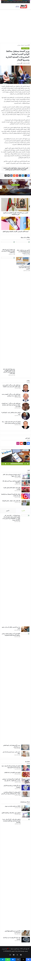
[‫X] (26, 175)
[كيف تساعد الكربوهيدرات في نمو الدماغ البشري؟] (26, 939)
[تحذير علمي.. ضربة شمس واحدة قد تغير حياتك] (25, 754)
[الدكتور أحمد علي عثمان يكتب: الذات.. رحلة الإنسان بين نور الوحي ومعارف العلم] (26, 425)
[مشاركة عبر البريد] (8, 175)
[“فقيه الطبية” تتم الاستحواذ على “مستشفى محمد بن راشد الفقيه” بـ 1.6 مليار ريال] (26, 781)
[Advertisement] (15, 26)
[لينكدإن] (23, 175)
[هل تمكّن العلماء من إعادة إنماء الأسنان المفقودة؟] (26, 787)
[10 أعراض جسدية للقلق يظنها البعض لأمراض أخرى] (26, 933)
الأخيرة (23, 510)
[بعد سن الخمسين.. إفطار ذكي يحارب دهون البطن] (25, 629)
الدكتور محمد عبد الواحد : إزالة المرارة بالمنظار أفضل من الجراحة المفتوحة (23, 251)
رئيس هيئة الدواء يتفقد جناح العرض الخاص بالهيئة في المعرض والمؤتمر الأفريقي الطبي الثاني (9, 371)
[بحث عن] (29, 7)
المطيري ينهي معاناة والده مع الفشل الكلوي (11, 812)
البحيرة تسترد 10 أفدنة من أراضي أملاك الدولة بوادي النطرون (24, 267)
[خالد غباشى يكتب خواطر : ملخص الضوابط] (26, 503)
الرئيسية (27, 45)
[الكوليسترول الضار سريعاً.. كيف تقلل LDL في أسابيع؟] (26, 483)
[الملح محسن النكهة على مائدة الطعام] (26, 774)
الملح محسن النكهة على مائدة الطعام (12, 772)
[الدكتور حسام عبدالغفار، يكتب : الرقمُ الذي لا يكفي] (26, 416)
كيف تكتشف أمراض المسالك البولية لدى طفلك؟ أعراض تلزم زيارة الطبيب (8, 251)
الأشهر (7, 510)
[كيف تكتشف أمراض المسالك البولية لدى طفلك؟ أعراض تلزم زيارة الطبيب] (8, 244)
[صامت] (5, 463)
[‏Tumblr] (20, 175)
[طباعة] (6, 175)
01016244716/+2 (7, 951)
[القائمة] (2, 7)
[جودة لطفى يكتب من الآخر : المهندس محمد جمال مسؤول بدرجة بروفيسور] (26, 397)
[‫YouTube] (21, 443)
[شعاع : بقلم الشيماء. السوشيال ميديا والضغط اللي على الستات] (26, 496)
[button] (15, 457)
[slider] (16, 463)
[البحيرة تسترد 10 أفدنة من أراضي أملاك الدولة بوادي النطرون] (23, 261)
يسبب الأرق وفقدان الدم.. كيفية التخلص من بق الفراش (15, 1)
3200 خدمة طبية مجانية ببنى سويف (12, 806)
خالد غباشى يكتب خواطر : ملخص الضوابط (11, 500)
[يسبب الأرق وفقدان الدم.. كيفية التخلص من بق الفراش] (25, 747)
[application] (15, 457)
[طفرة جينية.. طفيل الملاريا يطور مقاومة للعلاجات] (26, 489)
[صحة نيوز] (21, 6)
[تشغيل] (28, 463)
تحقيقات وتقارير (20, 45)
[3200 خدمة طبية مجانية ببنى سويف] (26, 808)
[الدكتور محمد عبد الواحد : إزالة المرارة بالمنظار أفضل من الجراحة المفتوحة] (23, 245)
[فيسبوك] (28, 175)
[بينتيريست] (17, 175)
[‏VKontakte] (11, 175)
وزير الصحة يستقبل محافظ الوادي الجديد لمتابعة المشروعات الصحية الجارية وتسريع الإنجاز (15, 168)
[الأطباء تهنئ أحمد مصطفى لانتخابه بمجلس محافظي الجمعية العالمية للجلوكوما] (25, 688)
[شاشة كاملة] (3, 463)
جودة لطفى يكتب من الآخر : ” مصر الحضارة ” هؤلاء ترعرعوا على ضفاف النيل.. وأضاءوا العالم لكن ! (11, 405)
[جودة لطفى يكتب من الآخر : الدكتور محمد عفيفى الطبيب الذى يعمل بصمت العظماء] (26, 388)
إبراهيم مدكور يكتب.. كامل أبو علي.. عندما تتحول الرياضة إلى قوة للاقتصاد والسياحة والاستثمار (11, 821)
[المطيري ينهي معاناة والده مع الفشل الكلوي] (26, 815)
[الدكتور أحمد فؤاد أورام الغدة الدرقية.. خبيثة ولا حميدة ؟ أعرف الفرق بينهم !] (26, 768)
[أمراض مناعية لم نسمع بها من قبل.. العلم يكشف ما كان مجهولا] (26, 476)
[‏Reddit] (14, 175)
